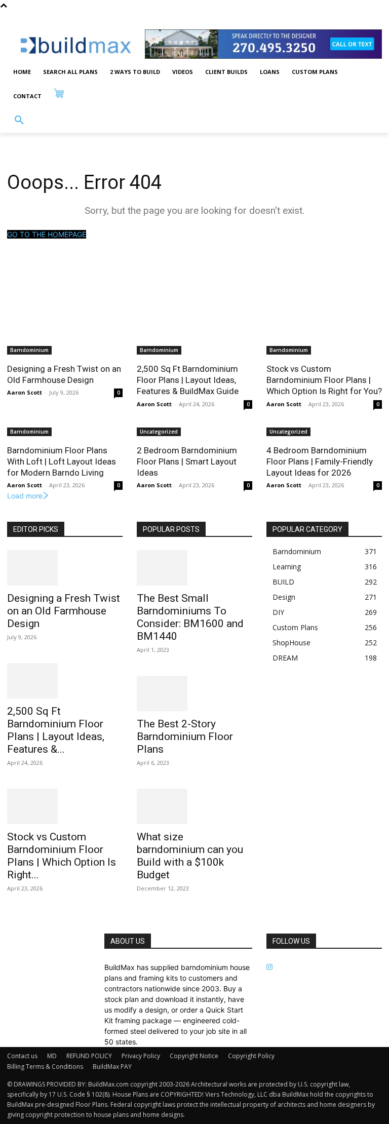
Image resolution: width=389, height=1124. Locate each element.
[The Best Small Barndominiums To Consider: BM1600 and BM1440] (194, 568)
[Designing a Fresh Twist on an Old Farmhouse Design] (65, 568)
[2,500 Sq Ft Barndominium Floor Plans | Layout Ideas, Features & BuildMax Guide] (65, 681)
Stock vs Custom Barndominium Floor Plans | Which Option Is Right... (61, 856)
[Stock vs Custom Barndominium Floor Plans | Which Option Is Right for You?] (65, 806)
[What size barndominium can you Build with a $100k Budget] (194, 806)
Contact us (22, 1056)
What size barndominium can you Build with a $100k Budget (190, 856)
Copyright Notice (194, 1056)
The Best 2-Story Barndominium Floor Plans (185, 736)
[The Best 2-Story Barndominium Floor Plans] (194, 693)
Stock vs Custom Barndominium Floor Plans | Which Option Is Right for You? (324, 380)
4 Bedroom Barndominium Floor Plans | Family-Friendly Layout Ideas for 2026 (319, 461)
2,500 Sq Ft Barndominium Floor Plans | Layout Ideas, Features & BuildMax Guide (188, 380)
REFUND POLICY (89, 1056)
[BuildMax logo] (76, 45)
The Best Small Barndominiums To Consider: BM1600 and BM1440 (190, 617)
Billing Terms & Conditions (45, 1066)
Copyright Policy (251, 1056)
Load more (25, 495)
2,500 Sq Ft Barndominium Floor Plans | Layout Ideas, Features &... (55, 730)
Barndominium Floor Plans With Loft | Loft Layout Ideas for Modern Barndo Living (61, 461)
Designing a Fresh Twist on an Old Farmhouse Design (64, 374)
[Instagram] (269, 967)
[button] (19, 120)
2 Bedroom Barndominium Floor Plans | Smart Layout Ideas (187, 461)
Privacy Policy (141, 1056)
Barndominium (29, 350)
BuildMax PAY (112, 1066)
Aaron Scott (24, 392)
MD (52, 1056)
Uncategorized (159, 431)
